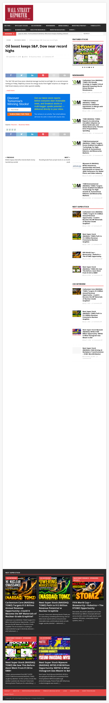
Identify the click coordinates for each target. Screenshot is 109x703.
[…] (17, 631)
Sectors (7, 26)
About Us (16, 691)
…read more (9, 90)
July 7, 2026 (87, 92)
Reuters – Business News (20, 125)
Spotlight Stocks (21, 26)
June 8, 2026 (87, 198)
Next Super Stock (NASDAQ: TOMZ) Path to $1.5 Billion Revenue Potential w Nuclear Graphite (92, 238)
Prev (75, 54)
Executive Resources (37, 30)
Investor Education (57, 30)
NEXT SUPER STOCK (80, 207)
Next (101, 54)
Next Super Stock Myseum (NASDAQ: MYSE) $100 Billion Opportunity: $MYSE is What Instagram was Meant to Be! (93, 334)
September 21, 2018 (14, 57)
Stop (88, 62)
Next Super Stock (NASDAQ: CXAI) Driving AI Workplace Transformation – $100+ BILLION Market (93, 351)
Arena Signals (63, 26)
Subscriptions (74, 691)
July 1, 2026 (87, 111)
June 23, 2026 (87, 133)
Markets (7, 30)
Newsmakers (50, 26)
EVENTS (71, 30)
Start (87, 62)
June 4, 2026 (87, 275)
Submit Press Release (88, 691)
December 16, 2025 (89, 356)
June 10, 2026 (87, 155)
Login (65, 691)
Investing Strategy (79, 26)
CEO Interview (36, 26)
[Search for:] (93, 34)
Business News (20, 30)
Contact (7, 691)
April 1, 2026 (87, 340)
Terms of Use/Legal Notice (51, 691)
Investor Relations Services (31, 691)
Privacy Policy (9, 694)
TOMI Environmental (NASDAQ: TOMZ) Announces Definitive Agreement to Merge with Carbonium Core (93, 104)
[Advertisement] (41, 65)
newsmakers (78, 75)
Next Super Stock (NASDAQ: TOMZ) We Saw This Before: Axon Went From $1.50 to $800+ (92, 270)
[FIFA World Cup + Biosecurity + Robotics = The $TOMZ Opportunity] (76, 255)
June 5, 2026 (87, 259)
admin (26, 57)
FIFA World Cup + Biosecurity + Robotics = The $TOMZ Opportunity (92, 254)
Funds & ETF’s (95, 26)
